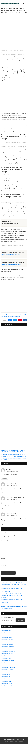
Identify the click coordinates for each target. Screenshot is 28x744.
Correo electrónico (6, 565)
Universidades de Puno (6, 676)
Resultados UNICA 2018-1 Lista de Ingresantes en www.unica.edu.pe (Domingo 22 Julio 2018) (13, 450)
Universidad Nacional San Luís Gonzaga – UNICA (13, 454)
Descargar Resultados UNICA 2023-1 (11, 264)
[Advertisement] (14, 34)
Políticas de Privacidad (13, 741)
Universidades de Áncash (6, 637)
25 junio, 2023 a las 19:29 (12, 471)
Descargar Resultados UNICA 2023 (11, 254)
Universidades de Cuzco (6, 649)
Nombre (3, 558)
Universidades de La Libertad (7, 660)
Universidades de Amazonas (7, 635)
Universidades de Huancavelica (8, 651)
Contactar (21, 741)
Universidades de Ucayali (6, 685)
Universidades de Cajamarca (7, 646)
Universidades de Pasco (6, 672)
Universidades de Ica (5, 655)
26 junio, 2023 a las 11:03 (12, 515)
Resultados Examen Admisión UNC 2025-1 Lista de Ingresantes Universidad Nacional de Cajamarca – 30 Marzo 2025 (13, 595)
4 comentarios (23, 17)
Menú (26, 3)
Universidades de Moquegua (7, 669)
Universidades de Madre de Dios (8, 667)
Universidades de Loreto (6, 665)
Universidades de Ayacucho (7, 644)
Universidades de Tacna (6, 681)
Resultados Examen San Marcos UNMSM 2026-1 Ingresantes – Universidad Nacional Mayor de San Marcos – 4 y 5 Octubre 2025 (14, 590)
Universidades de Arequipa (7, 642)
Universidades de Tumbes (6, 683)
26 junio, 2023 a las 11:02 (12, 499)
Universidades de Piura (6, 674)
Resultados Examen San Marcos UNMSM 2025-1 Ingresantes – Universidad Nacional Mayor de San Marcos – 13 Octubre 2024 (14, 601)
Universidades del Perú (6, 630)
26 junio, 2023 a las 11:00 (12, 485)
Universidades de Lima (6, 632)
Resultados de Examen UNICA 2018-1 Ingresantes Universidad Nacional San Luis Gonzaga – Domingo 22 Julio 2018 (14, 458)
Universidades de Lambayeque (8, 662)
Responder (4, 478)
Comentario (4, 541)
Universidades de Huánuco (7, 653)
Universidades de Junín (6, 658)
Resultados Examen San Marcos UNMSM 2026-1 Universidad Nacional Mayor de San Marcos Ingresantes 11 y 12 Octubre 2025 (13, 584)
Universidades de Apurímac (7, 639)
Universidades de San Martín (7, 679)
